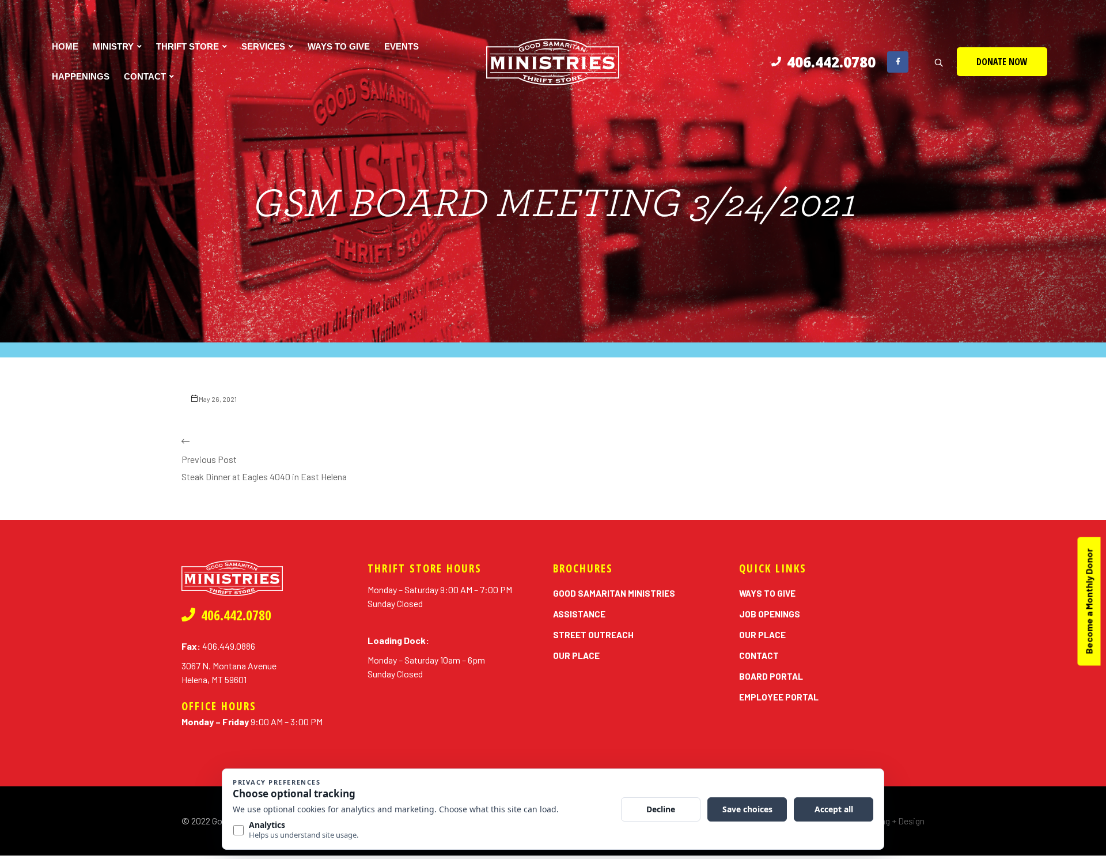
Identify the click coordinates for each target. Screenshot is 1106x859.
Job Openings (769, 614)
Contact (145, 76)
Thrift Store (187, 46)
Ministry (113, 46)
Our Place (576, 655)
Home (65, 46)
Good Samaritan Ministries (614, 593)
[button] (1002, 61)
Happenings (80, 76)
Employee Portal (779, 697)
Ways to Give (339, 46)
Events (401, 46)
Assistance (579, 614)
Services (263, 46)
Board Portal (771, 676)
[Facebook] (897, 62)
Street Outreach (593, 635)
